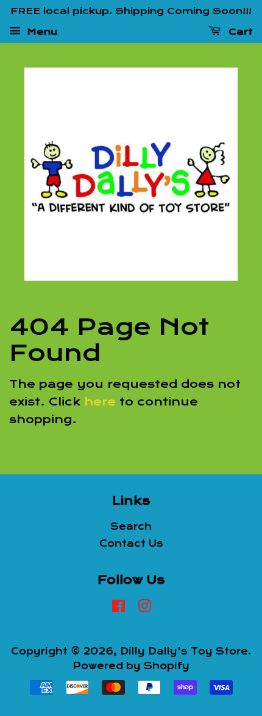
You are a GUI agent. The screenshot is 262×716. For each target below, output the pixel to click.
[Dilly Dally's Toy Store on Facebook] (119, 608)
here (100, 402)
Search (131, 526)
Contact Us (131, 543)
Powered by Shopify (131, 666)
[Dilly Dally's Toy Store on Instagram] (144, 608)
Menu (40, 31)
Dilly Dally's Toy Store (184, 651)
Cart (239, 31)
